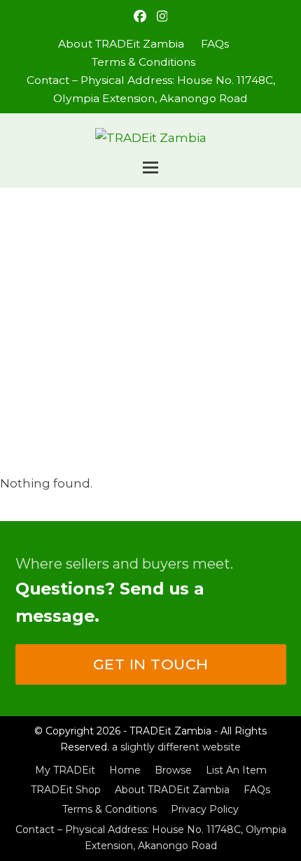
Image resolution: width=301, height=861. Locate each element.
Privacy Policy (205, 809)
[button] (150, 167)
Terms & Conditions (109, 809)
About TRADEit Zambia (172, 789)
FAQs (257, 789)
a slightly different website (176, 747)
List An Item (236, 770)
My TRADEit (65, 770)
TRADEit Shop (66, 789)
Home (125, 770)
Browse (173, 770)
